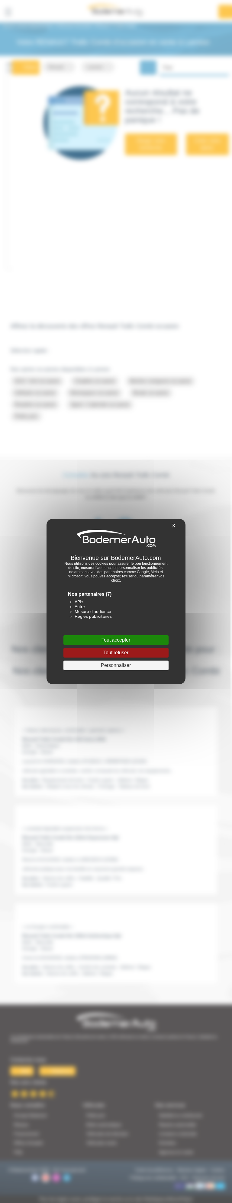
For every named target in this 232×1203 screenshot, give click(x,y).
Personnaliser (116, 665)
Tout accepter (116, 639)
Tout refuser (115, 652)
